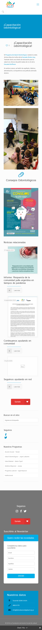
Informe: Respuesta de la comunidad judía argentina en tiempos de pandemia (19, 280)
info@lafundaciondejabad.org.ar (23, 610)
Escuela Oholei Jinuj (28, 57)
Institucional (9, 475)
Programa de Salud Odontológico (16, 55)
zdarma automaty (21, 493)
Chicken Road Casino (21, 497)
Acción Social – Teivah (12, 452)
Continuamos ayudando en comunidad (17, 342)
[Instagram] (17, 511)
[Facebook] (6, 434)
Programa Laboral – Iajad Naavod (16, 471)
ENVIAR (21, 576)
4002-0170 (16, 605)
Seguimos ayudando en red (18, 379)
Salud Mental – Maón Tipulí (14, 461)
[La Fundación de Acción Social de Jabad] (21, 4)
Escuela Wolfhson (10, 64)
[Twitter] (6, 437)
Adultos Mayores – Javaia (13, 466)
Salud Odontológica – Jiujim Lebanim (17, 456)
